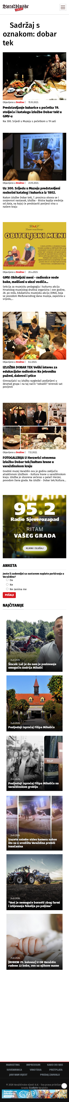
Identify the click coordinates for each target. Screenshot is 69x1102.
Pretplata (55, 1069)
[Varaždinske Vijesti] (16, 6)
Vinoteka (35, 1069)
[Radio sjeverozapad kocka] (34, 526)
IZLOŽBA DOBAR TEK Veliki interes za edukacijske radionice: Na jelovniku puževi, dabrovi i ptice (30, 371)
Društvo (20, 102)
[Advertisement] (34, 1013)
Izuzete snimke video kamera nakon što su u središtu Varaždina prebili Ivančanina (32, 843)
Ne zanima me (18, 589)
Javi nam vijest (18, 1074)
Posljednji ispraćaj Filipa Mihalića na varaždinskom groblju (33, 785)
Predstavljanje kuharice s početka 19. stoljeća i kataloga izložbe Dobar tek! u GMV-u (32, 112)
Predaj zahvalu (50, 1074)
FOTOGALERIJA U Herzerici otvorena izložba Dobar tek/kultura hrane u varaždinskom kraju (29, 462)
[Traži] (39, 7)
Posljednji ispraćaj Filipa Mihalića (31, 727)
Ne (11, 584)
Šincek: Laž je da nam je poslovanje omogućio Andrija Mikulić (32, 665)
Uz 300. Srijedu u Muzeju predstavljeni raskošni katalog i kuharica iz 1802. (31, 190)
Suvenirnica (14, 1069)
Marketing (13, 1064)
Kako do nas (55, 1064)
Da (11, 580)
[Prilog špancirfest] (34, 1094)
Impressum (33, 1064)
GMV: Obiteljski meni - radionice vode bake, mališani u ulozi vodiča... (31, 279)
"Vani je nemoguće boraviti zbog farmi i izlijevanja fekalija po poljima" (34, 904)
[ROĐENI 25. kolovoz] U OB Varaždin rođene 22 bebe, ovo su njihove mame (33, 963)
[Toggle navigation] (63, 7)
